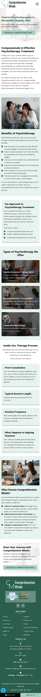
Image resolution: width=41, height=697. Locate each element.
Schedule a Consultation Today (18, 32)
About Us (6, 620)
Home (5, 617)
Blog (4, 635)
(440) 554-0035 (20, 655)
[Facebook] (18, 605)
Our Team (6, 624)
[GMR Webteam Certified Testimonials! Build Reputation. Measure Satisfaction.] (20, 596)
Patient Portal (8, 627)
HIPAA (26, 624)
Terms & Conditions (31, 627)
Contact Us (28, 620)
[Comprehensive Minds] (13, 4)
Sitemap (27, 635)
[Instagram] (23, 605)
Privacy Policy (29, 631)
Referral (6, 631)
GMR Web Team (25, 690)
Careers (26, 617)
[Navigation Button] (37, 4)
